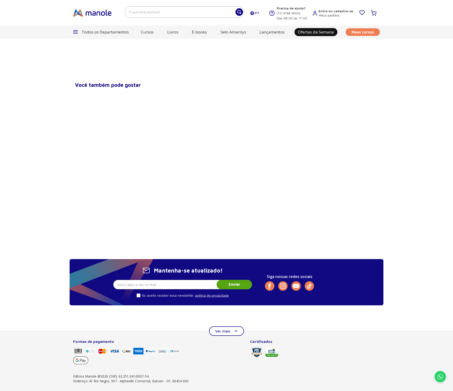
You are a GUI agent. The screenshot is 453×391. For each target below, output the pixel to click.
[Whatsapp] (440, 381)
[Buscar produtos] (239, 12)
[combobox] (184, 12)
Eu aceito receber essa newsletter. (168, 295)
